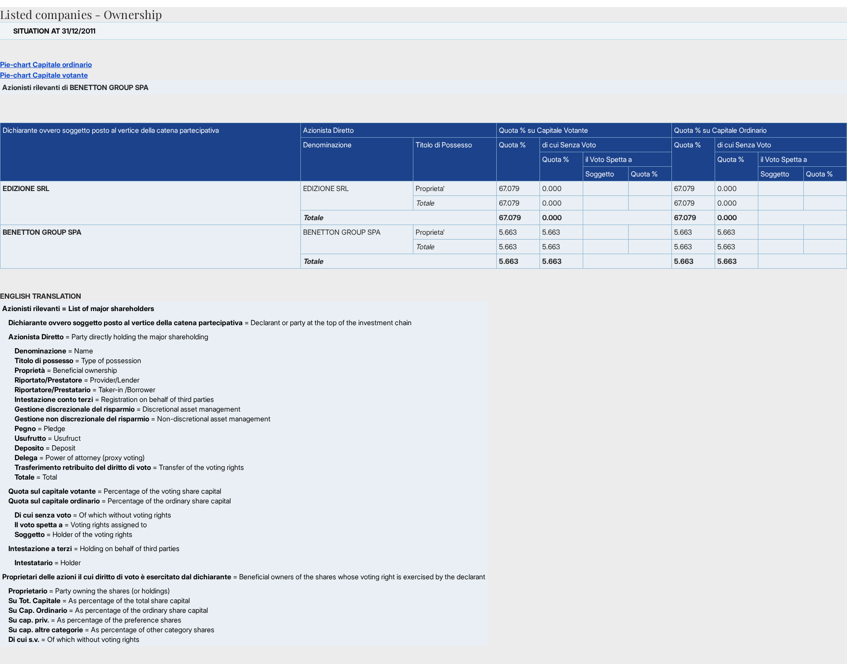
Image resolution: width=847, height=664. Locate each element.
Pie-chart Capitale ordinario (46, 64)
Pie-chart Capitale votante (44, 75)
